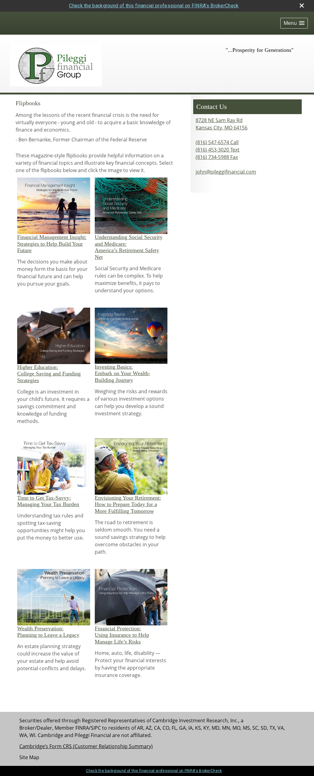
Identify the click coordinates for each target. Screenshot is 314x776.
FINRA (82, 727)
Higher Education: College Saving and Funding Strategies (49, 373)
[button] (294, 23)
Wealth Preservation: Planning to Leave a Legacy (48, 631)
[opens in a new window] (53, 205)
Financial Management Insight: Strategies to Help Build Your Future (51, 243)
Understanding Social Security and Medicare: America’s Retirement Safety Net (129, 247)
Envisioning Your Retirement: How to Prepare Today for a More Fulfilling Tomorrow (128, 504)
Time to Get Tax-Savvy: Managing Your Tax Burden (48, 501)
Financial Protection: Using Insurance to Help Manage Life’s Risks (122, 635)
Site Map (29, 757)
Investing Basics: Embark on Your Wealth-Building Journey (122, 373)
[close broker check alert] (301, 5)
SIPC (96, 727)
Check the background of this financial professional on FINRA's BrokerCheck (154, 6)
